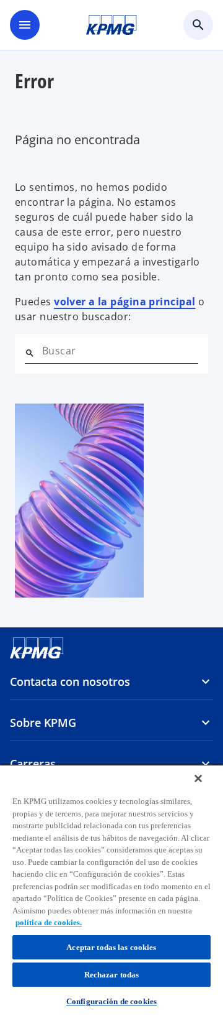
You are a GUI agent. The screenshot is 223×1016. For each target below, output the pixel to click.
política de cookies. (48, 922)
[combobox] (120, 350)
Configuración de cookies (111, 1001)
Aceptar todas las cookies (111, 947)
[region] (111, 890)
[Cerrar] (198, 778)
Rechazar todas (111, 974)
